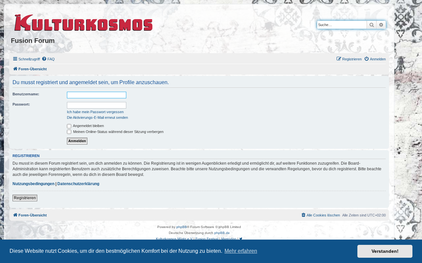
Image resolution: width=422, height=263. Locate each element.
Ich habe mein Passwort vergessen (95, 112)
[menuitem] (48, 59)
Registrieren (25, 198)
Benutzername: (26, 94)
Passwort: (21, 104)
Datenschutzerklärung (78, 183)
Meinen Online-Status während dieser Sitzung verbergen (118, 132)
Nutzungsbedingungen (33, 183)
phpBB (181, 227)
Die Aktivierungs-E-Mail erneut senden (97, 117)
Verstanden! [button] (385, 251)
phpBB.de (222, 233)
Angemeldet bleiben (88, 126)
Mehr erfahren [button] (241, 251)
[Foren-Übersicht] (84, 21)
